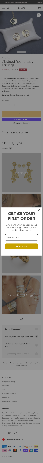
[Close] (39, 210)
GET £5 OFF (21, 246)
